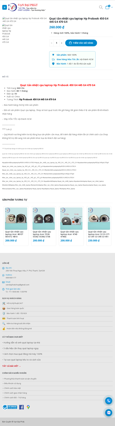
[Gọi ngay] (108, 400)
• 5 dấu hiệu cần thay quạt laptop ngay (20, 348)
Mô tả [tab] (5, 76)
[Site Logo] (32, 7)
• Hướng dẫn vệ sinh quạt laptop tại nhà (21, 342)
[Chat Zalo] (108, 412)
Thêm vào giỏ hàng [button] (22, 212)
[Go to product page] (16, 218)
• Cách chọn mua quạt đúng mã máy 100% (22, 354)
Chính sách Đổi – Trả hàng (15, 397)
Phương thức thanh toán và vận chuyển (20, 379)
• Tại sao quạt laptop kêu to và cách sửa (21, 359)
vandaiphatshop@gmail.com (17, 285)
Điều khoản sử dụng (12, 383)
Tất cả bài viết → (11, 366)
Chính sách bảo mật (12, 388)
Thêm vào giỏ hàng (83, 43)
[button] (4, 7)
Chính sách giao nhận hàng (15, 393)
